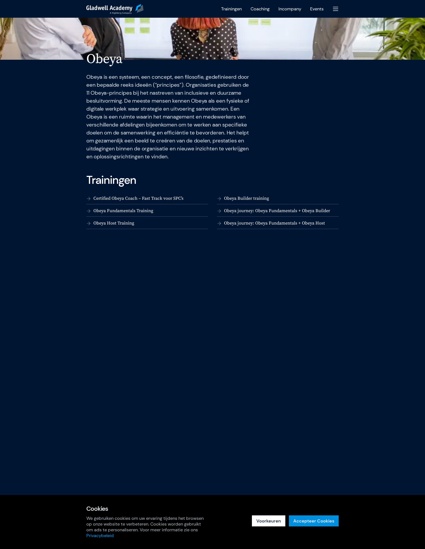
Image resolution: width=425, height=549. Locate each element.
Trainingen (231, 9)
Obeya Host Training (113, 223)
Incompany (289, 9)
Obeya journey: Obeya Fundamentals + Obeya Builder (277, 211)
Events (317, 9)
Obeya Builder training (246, 198)
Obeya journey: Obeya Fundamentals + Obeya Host (274, 223)
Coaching (260, 9)
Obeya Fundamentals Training (123, 211)
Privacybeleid (100, 535)
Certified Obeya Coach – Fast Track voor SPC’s (138, 198)
